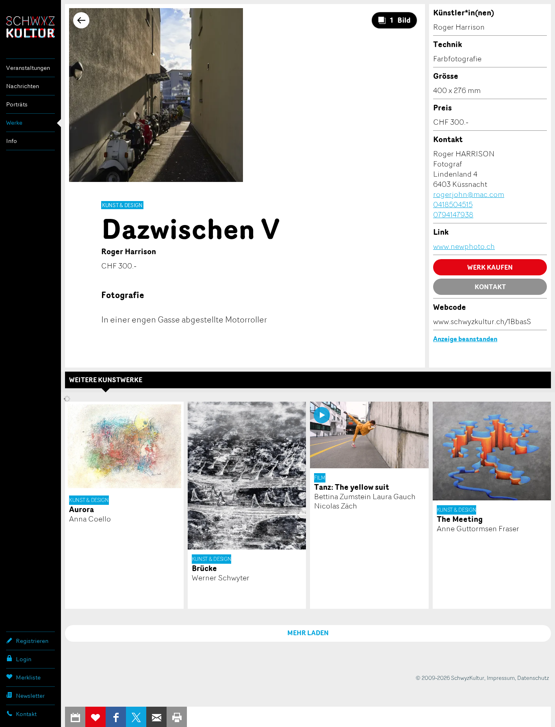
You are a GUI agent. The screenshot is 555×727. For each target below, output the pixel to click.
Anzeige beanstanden (465, 339)
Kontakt (26, 714)
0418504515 (453, 204)
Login (23, 659)
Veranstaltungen (28, 67)
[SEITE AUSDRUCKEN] (177, 717)
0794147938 (453, 214)
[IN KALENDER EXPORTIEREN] (75, 717)
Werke (14, 122)
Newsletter (30, 695)
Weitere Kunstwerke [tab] (105, 380)
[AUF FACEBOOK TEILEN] (116, 717)
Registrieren (32, 640)
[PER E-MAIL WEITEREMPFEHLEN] (156, 717)
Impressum (501, 678)
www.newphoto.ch (464, 246)
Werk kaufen (490, 267)
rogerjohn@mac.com (468, 194)
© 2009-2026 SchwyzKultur (450, 678)
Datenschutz (533, 678)
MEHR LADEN (308, 633)
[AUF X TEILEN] (136, 717)
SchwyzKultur (30, 27)
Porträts (17, 104)
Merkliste (28, 677)
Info (11, 140)
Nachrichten (22, 86)
